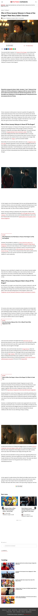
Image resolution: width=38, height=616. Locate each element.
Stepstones (24, 359)
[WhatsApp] (13, 49)
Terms (14, 611)
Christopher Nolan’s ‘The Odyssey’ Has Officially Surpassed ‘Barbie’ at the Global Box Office (26, 589)
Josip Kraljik (7, 513)
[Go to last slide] (3, 508)
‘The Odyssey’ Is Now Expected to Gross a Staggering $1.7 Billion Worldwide (25, 572)
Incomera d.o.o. (27, 614)
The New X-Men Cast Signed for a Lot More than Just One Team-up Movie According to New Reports (25, 597)
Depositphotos (28, 611)
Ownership (18, 611)
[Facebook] (5, 49)
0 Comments (21, 18)
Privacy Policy (9, 611)
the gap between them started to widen (16, 132)
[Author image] (1, 18)
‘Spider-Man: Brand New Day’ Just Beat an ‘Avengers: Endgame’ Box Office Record (25, 564)
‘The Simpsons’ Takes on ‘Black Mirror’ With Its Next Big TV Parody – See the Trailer (9, 510)
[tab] (18, 520)
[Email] (15, 49)
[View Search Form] (36, 2)
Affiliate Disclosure (32, 610)
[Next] (35, 508)
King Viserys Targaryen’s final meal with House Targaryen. (21, 390)
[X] (6, 49)
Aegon (13, 138)
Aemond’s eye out (27, 340)
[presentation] (9, 501)
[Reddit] (12, 49)
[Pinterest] (10, 49)
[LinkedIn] (8, 49)
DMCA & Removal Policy (23, 610)
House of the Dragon (21, 52)
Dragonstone (25, 349)
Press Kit (9, 610)
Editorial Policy (30, 45)
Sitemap (23, 611)
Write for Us (4, 610)
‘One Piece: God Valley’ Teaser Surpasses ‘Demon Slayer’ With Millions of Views (25, 580)
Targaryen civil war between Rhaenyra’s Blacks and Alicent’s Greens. (18, 292)
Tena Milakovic (27, 514)
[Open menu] (2, 2)
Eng (4, 18)
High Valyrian (11, 354)
